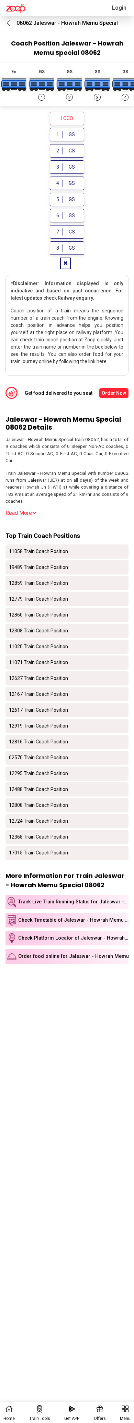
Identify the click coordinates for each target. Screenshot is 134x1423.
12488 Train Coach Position (38, 789)
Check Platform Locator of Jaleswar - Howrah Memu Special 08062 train (73, 938)
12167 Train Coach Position (38, 694)
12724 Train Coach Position (38, 821)
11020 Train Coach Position (38, 646)
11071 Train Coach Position (38, 662)
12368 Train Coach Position (38, 837)
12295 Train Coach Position (38, 773)
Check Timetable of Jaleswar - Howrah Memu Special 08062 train (73, 920)
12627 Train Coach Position (38, 678)
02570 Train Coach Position (38, 757)
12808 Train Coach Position (38, 805)
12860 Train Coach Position (38, 615)
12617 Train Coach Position (38, 710)
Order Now (114, 393)
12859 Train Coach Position (38, 583)
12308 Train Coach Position (38, 630)
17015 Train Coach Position (38, 852)
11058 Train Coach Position (38, 551)
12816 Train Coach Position (38, 741)
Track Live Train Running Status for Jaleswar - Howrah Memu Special (73, 902)
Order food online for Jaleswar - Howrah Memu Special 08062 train (73, 956)
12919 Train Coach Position (38, 726)
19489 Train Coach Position (38, 567)
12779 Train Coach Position (38, 599)
